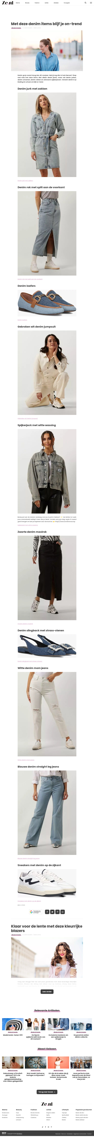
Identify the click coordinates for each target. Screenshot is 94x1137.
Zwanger (5, 1115)
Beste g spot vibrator (82, 1117)
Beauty (27, 3)
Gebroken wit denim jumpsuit (28, 418)
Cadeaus (33, 1117)
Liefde (46, 3)
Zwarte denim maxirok (25, 624)
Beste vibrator (80, 1113)
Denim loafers (22, 320)
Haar (17, 1113)
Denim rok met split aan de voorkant (30, 279)
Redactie (58, 1134)
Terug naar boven (45, 1092)
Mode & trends (16, 28)
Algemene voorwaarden (80, 1134)
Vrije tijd (64, 1113)
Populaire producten (84, 1110)
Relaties (48, 1117)
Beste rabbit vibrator (82, 1115)
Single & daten (50, 1113)
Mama (18, 3)
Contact (89, 1134)
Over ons (63, 1134)
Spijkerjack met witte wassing (28, 525)
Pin (57, 912)
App (62, 912)
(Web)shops (34, 1115)
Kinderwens (5, 1113)
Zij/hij (47, 1115)
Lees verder (47, 992)
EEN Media (19, 1133)
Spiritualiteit (65, 1115)
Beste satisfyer (80, 1120)
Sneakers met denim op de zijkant (29, 901)
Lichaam (18, 1120)
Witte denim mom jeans (26, 760)
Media (64, 1120)
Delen (47, 912)
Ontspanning (20, 1117)
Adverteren (70, 1134)
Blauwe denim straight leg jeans (28, 858)
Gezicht (18, 1115)
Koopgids (67, 3)
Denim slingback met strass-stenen (30, 661)
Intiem (48, 1120)
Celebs (64, 1117)
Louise (39, 28)
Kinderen (5, 1117)
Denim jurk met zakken (25, 181)
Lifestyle (56, 3)
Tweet (52, 912)
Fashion (37, 3)
